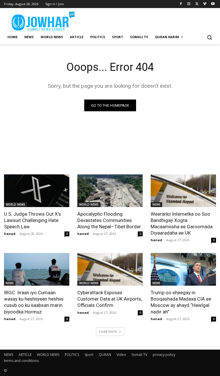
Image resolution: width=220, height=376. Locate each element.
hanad (9, 233)
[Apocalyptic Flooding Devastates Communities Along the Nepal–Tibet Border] (110, 190)
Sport (89, 354)
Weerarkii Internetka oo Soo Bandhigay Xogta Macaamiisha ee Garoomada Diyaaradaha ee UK (182, 223)
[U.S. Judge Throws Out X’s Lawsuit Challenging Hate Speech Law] (36, 190)
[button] (209, 37)
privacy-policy (164, 354)
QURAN (105, 354)
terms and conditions (21, 360)
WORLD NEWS (15, 204)
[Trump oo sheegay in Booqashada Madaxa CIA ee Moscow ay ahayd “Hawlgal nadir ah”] (183, 269)
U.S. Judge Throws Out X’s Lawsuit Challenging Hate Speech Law (32, 220)
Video (121, 354)
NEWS (156, 204)
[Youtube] (212, 4)
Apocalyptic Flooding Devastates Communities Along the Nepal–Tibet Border (109, 220)
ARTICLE (25, 354)
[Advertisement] (149, 20)
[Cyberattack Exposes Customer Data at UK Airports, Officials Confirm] (110, 269)
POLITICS (72, 354)
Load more (108, 331)
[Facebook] (181, 4)
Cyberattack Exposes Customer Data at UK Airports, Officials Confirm (109, 299)
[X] (197, 4)
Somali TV (139, 354)
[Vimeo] (204, 4)
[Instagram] (189, 4)
